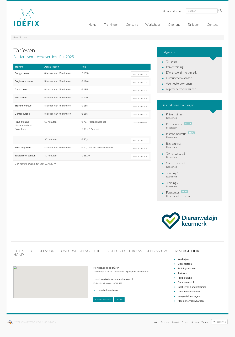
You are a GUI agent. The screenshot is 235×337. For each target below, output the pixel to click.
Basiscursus (21, 89)
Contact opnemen (103, 299)
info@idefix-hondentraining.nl (117, 279)
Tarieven (23, 37)
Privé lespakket (23, 147)
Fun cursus (21, 97)
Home (15, 37)
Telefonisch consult (25, 155)
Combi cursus (22, 113)
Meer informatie (140, 74)
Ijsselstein (171, 127)
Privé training (22, 121)
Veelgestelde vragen (173, 11)
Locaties (119, 299)
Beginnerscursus (24, 81)
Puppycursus (22, 73)
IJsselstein (172, 117)
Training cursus (23, 105)
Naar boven (220, 321)
